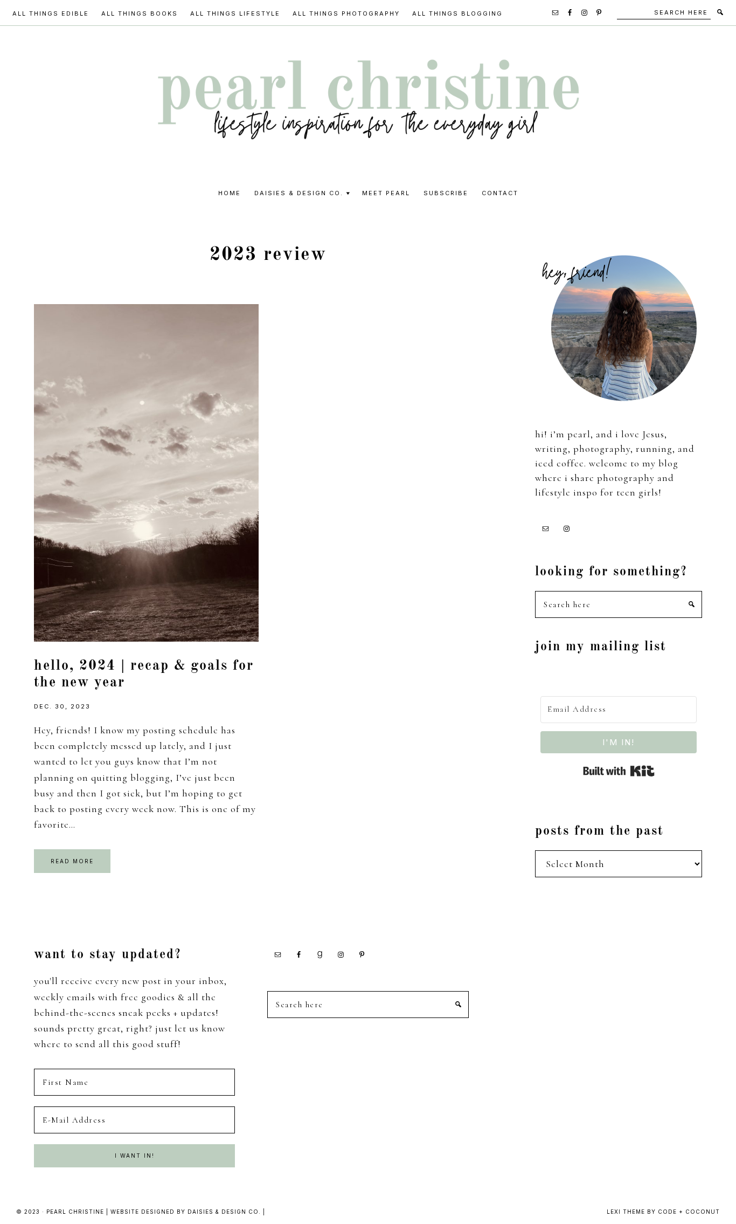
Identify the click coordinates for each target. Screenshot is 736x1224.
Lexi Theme (626, 1211)
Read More (72, 861)
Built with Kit (619, 771)
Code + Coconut (689, 1211)
